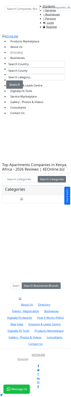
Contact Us (35, 344)
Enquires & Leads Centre (44, 324)
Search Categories (52, 179)
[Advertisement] (35, 126)
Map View (17, 324)
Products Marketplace (24, 41)
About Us (16, 47)
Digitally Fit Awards (19, 318)
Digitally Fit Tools (18, 331)
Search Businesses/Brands (41, 286)
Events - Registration (25, 311)
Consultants (54, 337)
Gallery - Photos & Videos (25, 337)
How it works (67, 195)
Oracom (23, 359)
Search (14, 84)
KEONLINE (38, 355)
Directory (44, 305)
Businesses (51, 311)
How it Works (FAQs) (50, 318)
